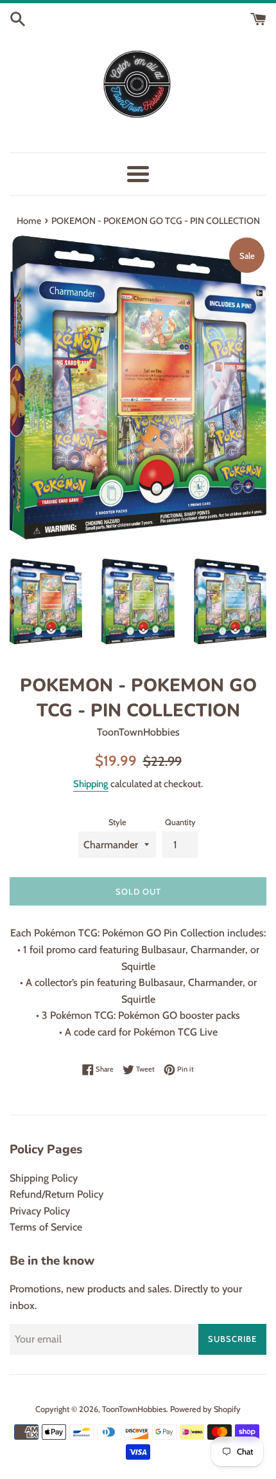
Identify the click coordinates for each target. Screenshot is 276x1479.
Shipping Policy (44, 1178)
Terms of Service (46, 1227)
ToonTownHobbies (134, 1409)
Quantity (180, 822)
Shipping (90, 784)
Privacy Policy (40, 1211)
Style (117, 822)
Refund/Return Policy (56, 1194)
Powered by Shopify (205, 1409)
